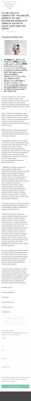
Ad (3, 350)
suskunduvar (12, 31)
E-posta (4, 358)
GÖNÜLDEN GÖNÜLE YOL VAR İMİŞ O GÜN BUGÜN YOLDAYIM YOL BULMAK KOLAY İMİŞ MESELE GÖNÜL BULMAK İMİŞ (17, 318)
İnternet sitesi (6, 367)
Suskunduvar (9, 2)
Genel (3, 31)
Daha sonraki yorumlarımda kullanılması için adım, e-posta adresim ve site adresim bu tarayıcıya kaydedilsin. (15, 379)
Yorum (4, 338)
